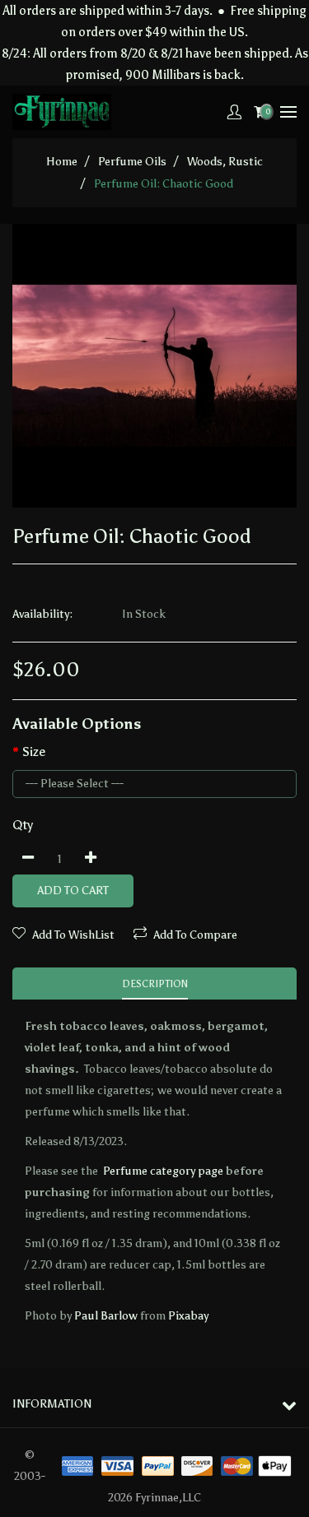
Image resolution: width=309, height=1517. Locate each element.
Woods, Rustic (225, 162)
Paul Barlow (106, 1316)
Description (155, 984)
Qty (22, 825)
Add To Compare (195, 935)
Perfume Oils (132, 162)
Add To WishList (73, 935)
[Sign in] (234, 112)
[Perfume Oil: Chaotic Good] (154, 366)
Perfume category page (163, 1171)
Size (33, 751)
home (61, 162)
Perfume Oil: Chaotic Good (163, 184)
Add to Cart (73, 891)
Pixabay (188, 1316)
